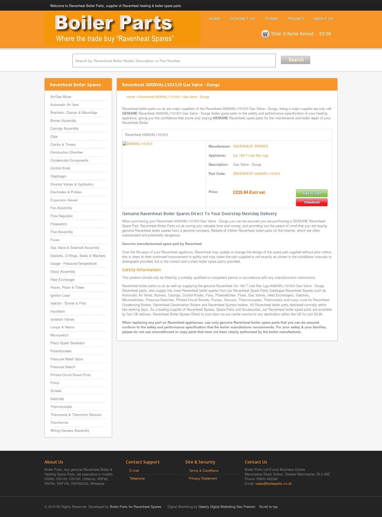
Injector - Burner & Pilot (68, 303)
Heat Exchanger (62, 279)
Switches (57, 398)
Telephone (137, 478)
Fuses (55, 239)
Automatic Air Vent (64, 104)
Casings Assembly (64, 128)
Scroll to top (268, 506)
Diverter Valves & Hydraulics (72, 184)
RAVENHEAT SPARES (250, 146)
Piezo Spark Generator (67, 342)
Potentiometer (60, 350)
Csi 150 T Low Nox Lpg (250, 155)
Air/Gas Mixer (60, 96)
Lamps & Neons (62, 326)
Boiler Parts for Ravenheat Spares (135, 506)
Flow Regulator (61, 215)
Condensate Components (69, 160)
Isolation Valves (62, 319)
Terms (271, 18)
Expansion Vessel (63, 199)
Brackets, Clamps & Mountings (73, 112)
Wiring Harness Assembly (69, 430)
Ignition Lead (60, 295)
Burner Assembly (63, 120)
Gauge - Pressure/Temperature (73, 263)
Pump (54, 382)
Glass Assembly (62, 271)
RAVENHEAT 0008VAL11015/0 (256, 173)
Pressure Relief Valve (66, 358)
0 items (290, 33)
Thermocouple (61, 406)
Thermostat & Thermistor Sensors (76, 414)
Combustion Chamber (66, 152)
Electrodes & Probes (66, 191)
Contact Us (242, 18)
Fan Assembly (61, 207)
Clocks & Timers (63, 144)
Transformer (59, 422)
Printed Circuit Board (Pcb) (70, 374)
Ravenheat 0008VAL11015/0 (159, 96)
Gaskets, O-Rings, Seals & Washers (78, 255)
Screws (56, 390)
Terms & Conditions (204, 470)
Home (215, 18)
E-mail (134, 470)
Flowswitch (58, 223)
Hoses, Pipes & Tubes (67, 287)
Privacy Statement (203, 478)
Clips (54, 136)
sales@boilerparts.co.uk (273, 483)
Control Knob (60, 167)
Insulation (57, 311)
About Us (324, 18)
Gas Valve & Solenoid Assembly (75, 247)
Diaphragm (58, 176)
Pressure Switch (62, 366)
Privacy (296, 18)
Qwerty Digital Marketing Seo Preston (227, 506)
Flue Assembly (61, 231)
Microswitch (59, 335)
